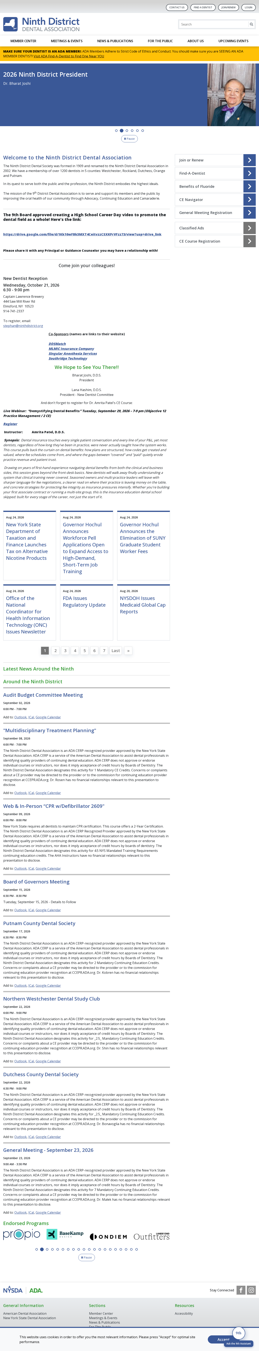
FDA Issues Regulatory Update (84, 601)
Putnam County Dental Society (39, 923)
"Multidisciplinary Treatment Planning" (49, 730)
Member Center (23, 41)
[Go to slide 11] (89, 1249)
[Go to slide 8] (73, 1249)
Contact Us (177, 7)
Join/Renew (229, 7)
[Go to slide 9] (78, 1249)
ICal (31, 717)
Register (10, 424)
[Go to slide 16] (115, 1249)
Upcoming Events (233, 41)
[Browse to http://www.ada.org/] (23, 1290)
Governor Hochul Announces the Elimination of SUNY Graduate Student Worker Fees (143, 538)
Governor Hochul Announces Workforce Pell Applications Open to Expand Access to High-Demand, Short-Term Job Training (85, 548)
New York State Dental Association (30, 1318)
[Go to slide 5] (137, 130)
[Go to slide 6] (142, 130)
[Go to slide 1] (116, 130)
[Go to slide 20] (136, 1249)
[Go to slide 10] (84, 1249)
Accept (224, 1339)
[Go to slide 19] (131, 1249)
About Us (196, 41)
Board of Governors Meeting (36, 881)
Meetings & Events (67, 41)
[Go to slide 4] (132, 130)
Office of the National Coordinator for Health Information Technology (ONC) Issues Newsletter (28, 615)
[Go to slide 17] (121, 1249)
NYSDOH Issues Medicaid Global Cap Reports (143, 605)
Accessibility (184, 1313)
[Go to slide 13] (100, 1249)
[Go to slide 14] (105, 1249)
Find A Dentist (203, 7)
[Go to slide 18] (126, 1249)
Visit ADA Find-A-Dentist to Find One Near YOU (69, 56)
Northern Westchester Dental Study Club (51, 998)
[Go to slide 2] (121, 130)
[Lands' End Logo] (108, 1237)
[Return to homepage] (41, 24)
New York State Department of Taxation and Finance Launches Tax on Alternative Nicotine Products (27, 541)
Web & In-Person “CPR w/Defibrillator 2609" (53, 806)
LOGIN (248, 7)
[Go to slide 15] (110, 1249)
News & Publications (115, 41)
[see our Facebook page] (241, 1290)
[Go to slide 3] (127, 130)
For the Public (160, 41)
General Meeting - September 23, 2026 (48, 1150)
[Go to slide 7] (68, 1249)
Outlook (20, 717)
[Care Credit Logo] (151, 1237)
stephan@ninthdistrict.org (23, 326)
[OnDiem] (65, 1237)
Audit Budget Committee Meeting (43, 694)
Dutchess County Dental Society (41, 1074)
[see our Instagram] (251, 1290)
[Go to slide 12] (94, 1249)
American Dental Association (25, 1313)
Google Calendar (48, 717)
